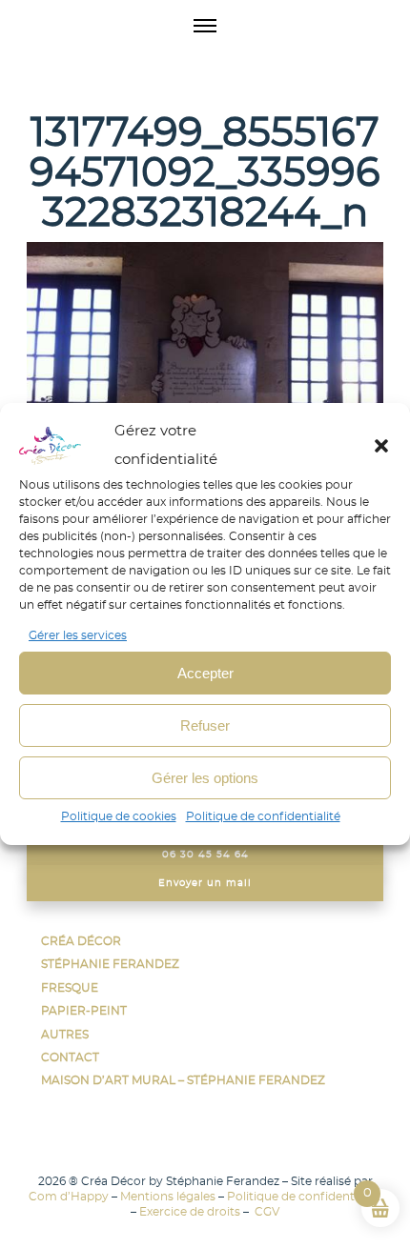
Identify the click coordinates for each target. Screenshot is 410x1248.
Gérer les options (205, 778)
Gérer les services (78, 635)
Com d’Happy (69, 1196)
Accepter (205, 673)
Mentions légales (167, 1196)
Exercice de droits (189, 1212)
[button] (381, 445)
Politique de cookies (118, 816)
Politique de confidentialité (263, 816)
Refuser (205, 725)
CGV (265, 1212)
